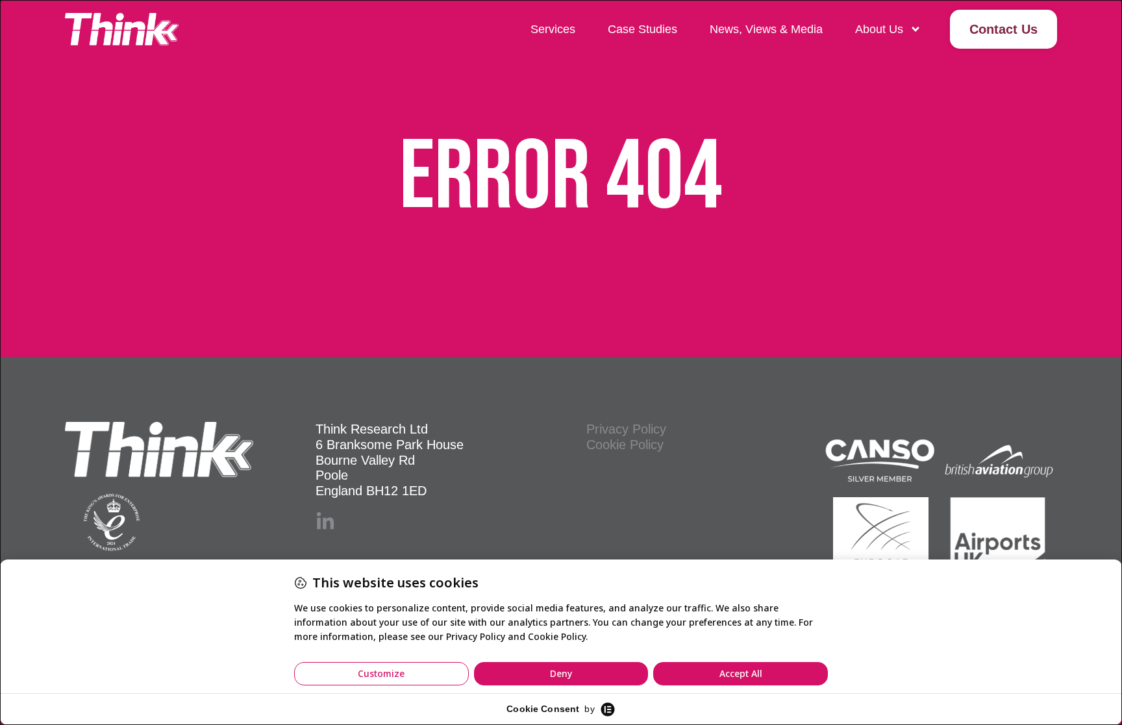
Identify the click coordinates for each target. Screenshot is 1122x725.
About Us (879, 29)
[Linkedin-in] (325, 522)
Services (552, 29)
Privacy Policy (626, 429)
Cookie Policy (625, 444)
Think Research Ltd (372, 429)
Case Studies (642, 29)
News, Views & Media (766, 29)
